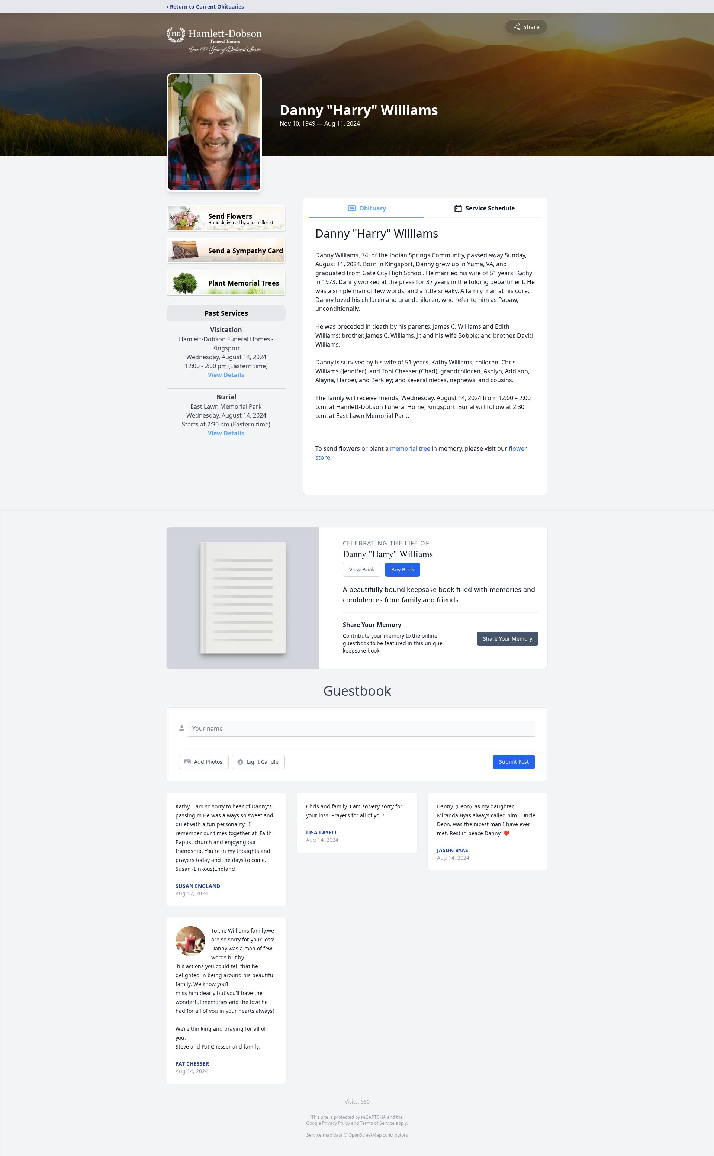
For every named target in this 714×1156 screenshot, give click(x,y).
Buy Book (402, 569)
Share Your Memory (507, 638)
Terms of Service (377, 1123)
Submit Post (514, 761)
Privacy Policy (336, 1123)
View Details (226, 375)
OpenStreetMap (365, 1135)
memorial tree (410, 448)
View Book (361, 569)
